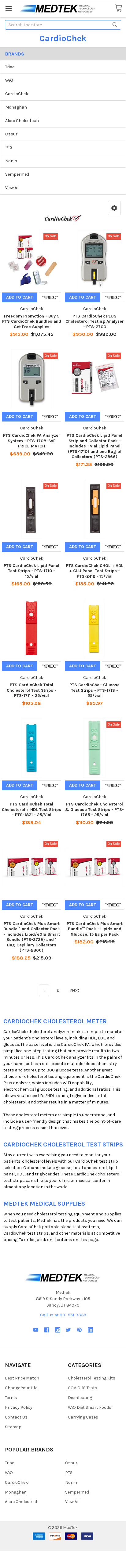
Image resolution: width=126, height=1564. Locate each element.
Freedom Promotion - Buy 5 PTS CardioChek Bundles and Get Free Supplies (31, 321)
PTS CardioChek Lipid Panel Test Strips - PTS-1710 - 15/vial (31, 571)
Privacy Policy (18, 1407)
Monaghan (16, 107)
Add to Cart (19, 297)
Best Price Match (22, 1378)
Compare (50, 297)
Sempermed (17, 174)
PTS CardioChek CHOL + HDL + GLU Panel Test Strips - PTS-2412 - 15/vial (94, 571)
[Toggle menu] (8, 8)
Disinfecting (80, 1397)
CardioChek (16, 93)
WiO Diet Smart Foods (89, 1407)
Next (75, 990)
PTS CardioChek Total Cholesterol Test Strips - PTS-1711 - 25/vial (31, 690)
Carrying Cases (83, 1417)
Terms (11, 1397)
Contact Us (16, 1417)
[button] (114, 208)
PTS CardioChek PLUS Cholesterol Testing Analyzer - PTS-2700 (94, 321)
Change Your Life (21, 1387)
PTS (9, 147)
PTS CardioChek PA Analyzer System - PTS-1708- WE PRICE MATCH (31, 441)
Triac (10, 67)
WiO (9, 80)
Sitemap (13, 1426)
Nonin (11, 160)
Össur (11, 134)
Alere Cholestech (22, 120)
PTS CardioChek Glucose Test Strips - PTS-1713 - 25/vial (94, 690)
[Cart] (120, 8)
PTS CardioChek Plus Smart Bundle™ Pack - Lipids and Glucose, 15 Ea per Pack (95, 929)
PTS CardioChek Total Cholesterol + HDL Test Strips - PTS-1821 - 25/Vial (31, 809)
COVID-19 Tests (82, 1387)
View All (12, 187)
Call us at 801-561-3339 (63, 1315)
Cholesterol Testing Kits (91, 1378)
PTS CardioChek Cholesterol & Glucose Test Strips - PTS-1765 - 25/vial (94, 809)
